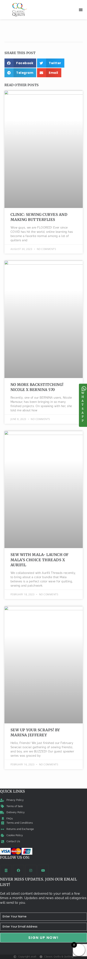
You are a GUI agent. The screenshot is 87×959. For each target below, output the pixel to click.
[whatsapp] (84, 388)
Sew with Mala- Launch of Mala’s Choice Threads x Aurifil (40, 559)
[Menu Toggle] (81, 10)
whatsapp (82, 406)
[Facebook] (18, 870)
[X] (6, 870)
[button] (20, 63)
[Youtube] (43, 870)
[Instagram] (30, 870)
